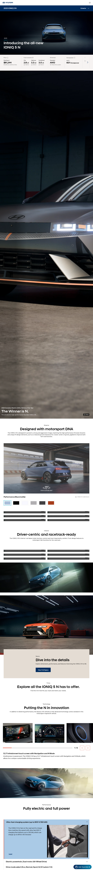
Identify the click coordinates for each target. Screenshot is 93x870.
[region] (46, 863)
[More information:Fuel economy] (32, 57)
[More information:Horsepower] (74, 57)
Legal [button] (10, 854)
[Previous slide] (82, 748)
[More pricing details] (7, 57)
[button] (47, 822)
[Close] (90, 863)
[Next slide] (88, 748)
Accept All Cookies (75, 863)
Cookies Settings (62, 863)
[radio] (7, 502)
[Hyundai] (7, 3)
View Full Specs (43, 670)
